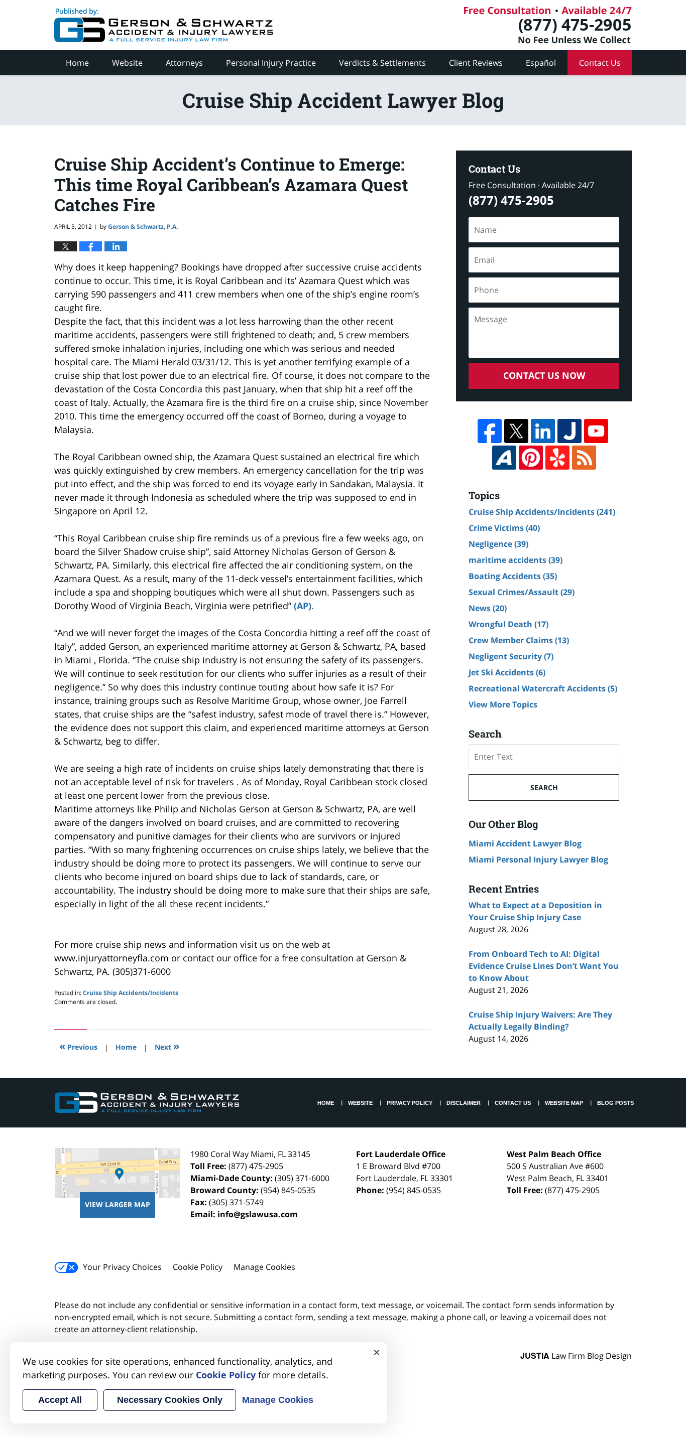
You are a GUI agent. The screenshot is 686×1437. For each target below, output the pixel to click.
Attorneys (184, 62)
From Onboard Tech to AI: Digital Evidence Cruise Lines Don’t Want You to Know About (544, 965)
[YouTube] (596, 431)
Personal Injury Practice (271, 62)
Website (127, 62)
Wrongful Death (508, 624)
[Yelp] (557, 458)
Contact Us (600, 62)
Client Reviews (476, 62)
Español (541, 62)
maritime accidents (515, 559)
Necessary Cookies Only (169, 1400)
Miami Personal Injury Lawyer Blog (538, 859)
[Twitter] (516, 431)
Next (167, 1046)
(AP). (304, 606)
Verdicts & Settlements (382, 62)
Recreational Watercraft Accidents (543, 688)
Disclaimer (463, 1103)
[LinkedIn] (543, 431)
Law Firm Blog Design (576, 1355)
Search (544, 787)
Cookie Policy (197, 1266)
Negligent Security (511, 656)
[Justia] (569, 431)
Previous (78, 1046)
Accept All (60, 1400)
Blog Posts (615, 1103)
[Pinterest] (531, 458)
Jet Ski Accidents (507, 672)
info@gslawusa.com (257, 1214)
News (488, 608)
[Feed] (584, 458)
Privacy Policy (409, 1103)
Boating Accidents (513, 576)
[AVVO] (504, 458)
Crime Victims (504, 527)
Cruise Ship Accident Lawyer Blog (163, 25)
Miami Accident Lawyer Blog (525, 843)
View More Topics (503, 704)
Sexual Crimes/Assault (522, 592)
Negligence (498, 543)
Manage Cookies (264, 1266)
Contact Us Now (544, 375)
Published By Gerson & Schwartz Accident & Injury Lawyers (548, 25)
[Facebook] (490, 431)
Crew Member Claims (519, 640)
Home (77, 62)
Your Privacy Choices (122, 1266)
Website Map (564, 1103)
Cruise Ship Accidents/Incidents (130, 992)
